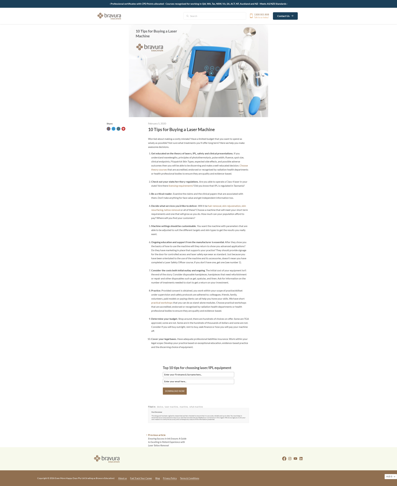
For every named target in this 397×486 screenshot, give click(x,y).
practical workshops (162, 302)
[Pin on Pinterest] (123, 129)
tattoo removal (172, 209)
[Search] (189, 16)
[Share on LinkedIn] (118, 129)
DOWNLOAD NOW (174, 391)
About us (122, 478)
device (160, 406)
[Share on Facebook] (108, 129)
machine (184, 406)
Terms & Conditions (189, 478)
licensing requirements (181, 185)
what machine (196, 406)
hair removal (214, 205)
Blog (157, 478)
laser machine (171, 406)
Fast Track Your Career (141, 478)
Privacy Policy (170, 478)
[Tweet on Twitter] (113, 129)
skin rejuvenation (231, 205)
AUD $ (389, 476)
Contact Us (283, 15)
